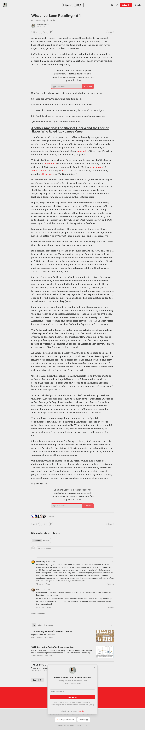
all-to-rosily (47, 173)
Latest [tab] (39, 625)
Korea (65, 170)
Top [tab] (34, 625)
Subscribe (126, 5)
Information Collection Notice (72, 705)
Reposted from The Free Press (43, 634)
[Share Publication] (117, 5)
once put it (82, 150)
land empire (50, 163)
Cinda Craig (40, 561)
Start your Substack (66, 719)
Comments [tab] (37, 540)
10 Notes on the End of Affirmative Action (52, 647)
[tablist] (41, 540)
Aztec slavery (38, 170)
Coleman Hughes (43, 25)
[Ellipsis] (112, 561)
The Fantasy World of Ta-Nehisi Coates (51, 631)
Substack (61, 725)
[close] (94, 667)
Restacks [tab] (46, 540)
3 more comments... (38, 614)
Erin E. (38, 589)
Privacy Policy (89, 705)
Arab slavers (96, 167)
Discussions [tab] (48, 625)
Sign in (138, 5)
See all (36, 680)
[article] (72, 636)
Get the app (83, 719)
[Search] (112, 5)
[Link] (28, 130)
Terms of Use (83, 702)
